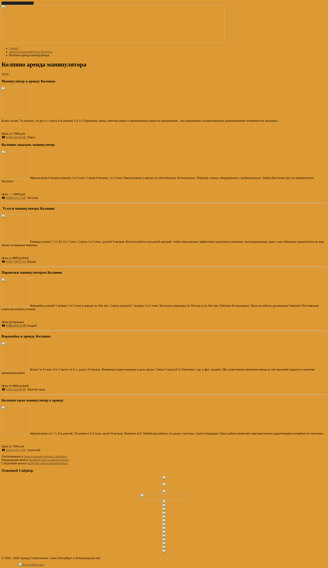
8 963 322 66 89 (16, 137)
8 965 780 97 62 (16, 261)
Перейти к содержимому (18, 3)
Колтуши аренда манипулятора (48, 463)
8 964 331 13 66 (16, 197)
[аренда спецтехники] (113, 41)
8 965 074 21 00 (16, 325)
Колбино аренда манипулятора (49, 459)
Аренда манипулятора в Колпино (45, 456)
